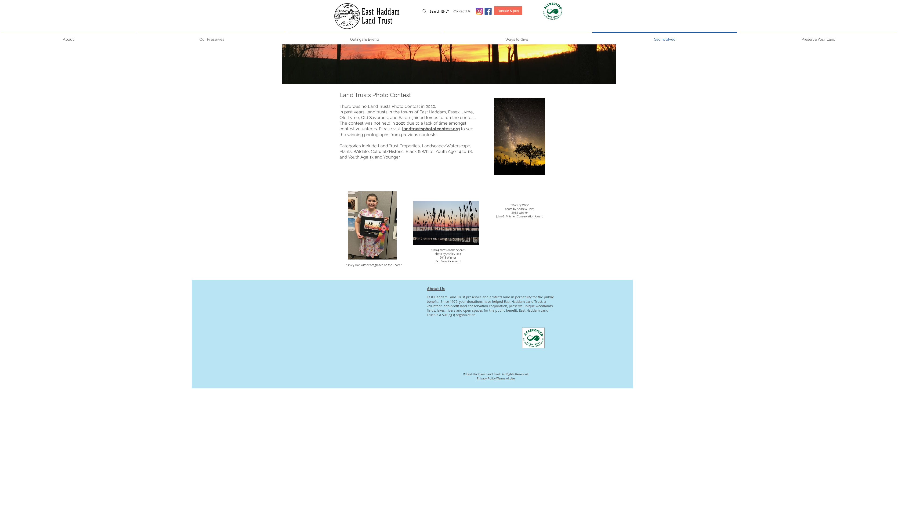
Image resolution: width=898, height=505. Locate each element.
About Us (436, 288)
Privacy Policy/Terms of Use (496, 378)
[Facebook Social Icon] (488, 11)
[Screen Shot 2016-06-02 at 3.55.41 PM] (479, 11)
